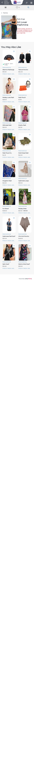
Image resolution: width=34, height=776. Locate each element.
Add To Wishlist (14, 51)
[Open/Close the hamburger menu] (31, 3)
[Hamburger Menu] (5, 7)
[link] (17, 7)
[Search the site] (26, 3)
